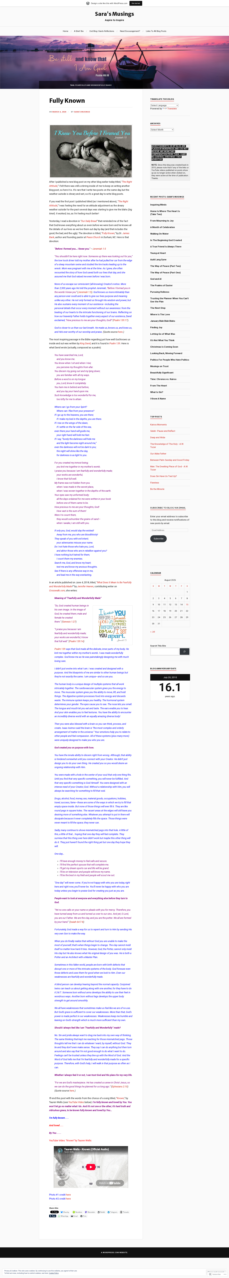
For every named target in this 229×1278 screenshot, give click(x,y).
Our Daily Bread (89, 221)
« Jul (152, 631)
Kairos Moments (158, 424)
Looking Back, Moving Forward (166, 353)
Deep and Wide (157, 437)
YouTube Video (76, 1102)
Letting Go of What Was (162, 334)
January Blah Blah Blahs (162, 321)
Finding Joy (156, 327)
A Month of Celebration (162, 227)
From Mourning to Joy (162, 220)
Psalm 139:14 (76, 641)
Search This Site (158, 645)
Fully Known (67, 100)
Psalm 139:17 (120, 320)
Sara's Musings (114, 14)
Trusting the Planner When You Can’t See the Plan (169, 300)
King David (85, 343)
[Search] (184, 651)
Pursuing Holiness (159, 292)
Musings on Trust (159, 366)
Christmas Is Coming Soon (164, 346)
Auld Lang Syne (158, 259)
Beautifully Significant (161, 372)
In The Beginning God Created (166, 240)
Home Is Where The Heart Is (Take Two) (165, 213)
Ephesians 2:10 (119, 1086)
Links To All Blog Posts (156, 31)
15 (187, 604)
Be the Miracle (157, 489)
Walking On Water (159, 233)
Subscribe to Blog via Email (168, 507)
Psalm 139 (114, 343)
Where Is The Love (160, 314)
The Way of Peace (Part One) (165, 272)
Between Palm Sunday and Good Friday (169, 460)
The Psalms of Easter (161, 285)
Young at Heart (158, 253)
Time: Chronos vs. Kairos (163, 379)
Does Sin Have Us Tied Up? (163, 476)
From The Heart (158, 385)
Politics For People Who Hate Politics (169, 359)
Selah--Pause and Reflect (162, 431)
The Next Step (158, 308)
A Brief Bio (79, 31)
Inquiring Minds (158, 204)
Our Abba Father (158, 453)
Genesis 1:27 (69, 621)
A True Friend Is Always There (165, 246)
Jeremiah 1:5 (99, 248)
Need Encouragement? (130, 31)
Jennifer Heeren (85, 586)
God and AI (156, 279)
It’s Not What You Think (162, 340)
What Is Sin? (156, 392)
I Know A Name (158, 398)
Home (65, 31)
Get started (136, 3)
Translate (172, 108)
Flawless (154, 482)
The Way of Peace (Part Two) (165, 266)
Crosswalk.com (57, 590)
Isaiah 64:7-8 (76, 921)
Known (120, 1098)
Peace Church (93, 237)
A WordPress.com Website (114, 1252)
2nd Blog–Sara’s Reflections (101, 31)
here (120, 331)
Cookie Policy (54, 1273)
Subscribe (158, 538)
